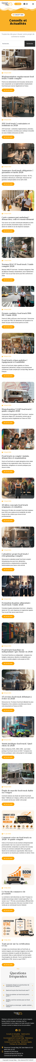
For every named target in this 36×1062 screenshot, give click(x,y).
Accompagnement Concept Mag (13, 1038)
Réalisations (29, 1038)
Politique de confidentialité (18, 1044)
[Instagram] (27, 4)
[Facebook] (24, 4)
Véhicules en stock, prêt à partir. (18, 1040)
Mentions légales (26, 1042)
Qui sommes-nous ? (18, 1036)
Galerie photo (25, 1034)
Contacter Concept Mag (12, 1042)
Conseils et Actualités (13, 1034)
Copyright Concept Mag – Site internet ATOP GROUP (18, 1060)
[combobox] (12, 44)
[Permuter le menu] (33, 4)
